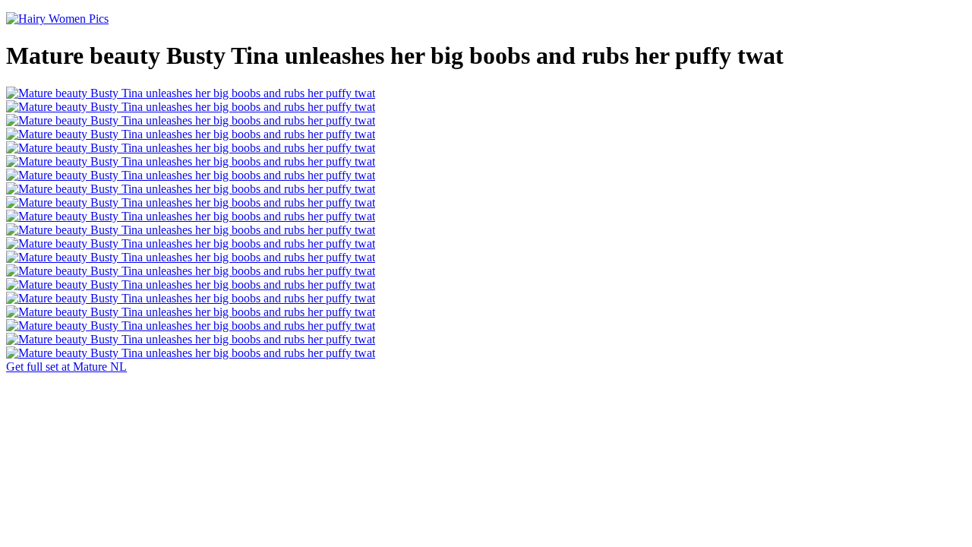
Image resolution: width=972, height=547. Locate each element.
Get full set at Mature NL (66, 366)
